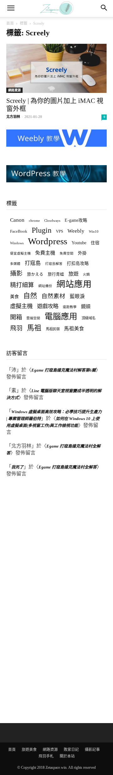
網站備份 (45, 286)
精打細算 (22, 285)
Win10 (94, 231)
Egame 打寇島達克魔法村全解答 (68, 467)
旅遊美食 (29, 749)
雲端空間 (33, 318)
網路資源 (14, 90)
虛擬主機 (21, 306)
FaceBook (18, 231)
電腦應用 (61, 316)
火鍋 (86, 274)
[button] (11, 8)
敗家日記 (71, 749)
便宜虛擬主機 (20, 253)
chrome (34, 220)
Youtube (79, 243)
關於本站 (67, 756)
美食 (14, 296)
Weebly (75, 231)
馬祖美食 (74, 328)
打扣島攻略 (78, 263)
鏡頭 (85, 306)
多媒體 (15, 264)
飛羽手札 (46, 756)
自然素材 (53, 296)
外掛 (82, 253)
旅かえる (35, 274)
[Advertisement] (53, 601)
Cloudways (52, 220)
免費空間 (66, 253)
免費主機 (45, 253)
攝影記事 (92, 749)
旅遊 (73, 274)
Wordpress (47, 241)
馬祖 (34, 328)
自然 (30, 295)
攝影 (16, 273)
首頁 (10, 23)
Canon (17, 220)
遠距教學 (70, 307)
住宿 (95, 243)
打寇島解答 (53, 264)
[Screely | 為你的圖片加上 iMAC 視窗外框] (56, 68)
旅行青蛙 (56, 274)
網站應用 (74, 284)
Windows (17, 243)
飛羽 (16, 328)
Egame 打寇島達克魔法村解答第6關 (63, 370)
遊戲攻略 (47, 306)
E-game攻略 (76, 220)
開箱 (16, 317)
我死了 (17, 467)
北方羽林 (13, 117)
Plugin (41, 230)
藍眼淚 (77, 296)
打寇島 (33, 263)
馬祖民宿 (53, 329)
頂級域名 (88, 318)
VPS (59, 231)
